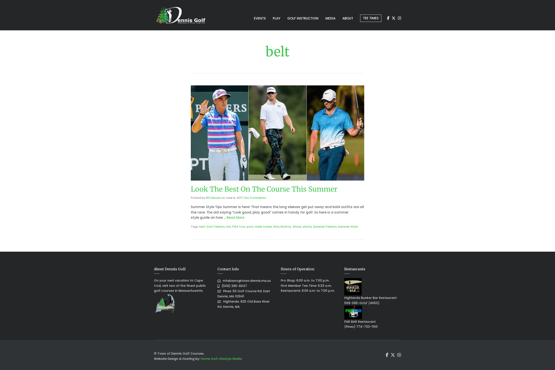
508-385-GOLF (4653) (361, 303)
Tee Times (371, 18)
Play (276, 18)
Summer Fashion (325, 227)
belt (202, 227)
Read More (235, 217)
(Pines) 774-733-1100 (361, 326)
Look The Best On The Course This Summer (264, 189)
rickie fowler (263, 227)
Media (330, 18)
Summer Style (348, 227)
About (347, 18)
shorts (307, 227)
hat (228, 227)
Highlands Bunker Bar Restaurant (370, 298)
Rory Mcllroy (282, 227)
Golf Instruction (302, 18)
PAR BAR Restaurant (360, 321)
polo (250, 227)
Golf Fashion (215, 227)
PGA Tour (238, 227)
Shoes (297, 227)
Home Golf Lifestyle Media (221, 359)
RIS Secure (213, 198)
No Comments (255, 198)
